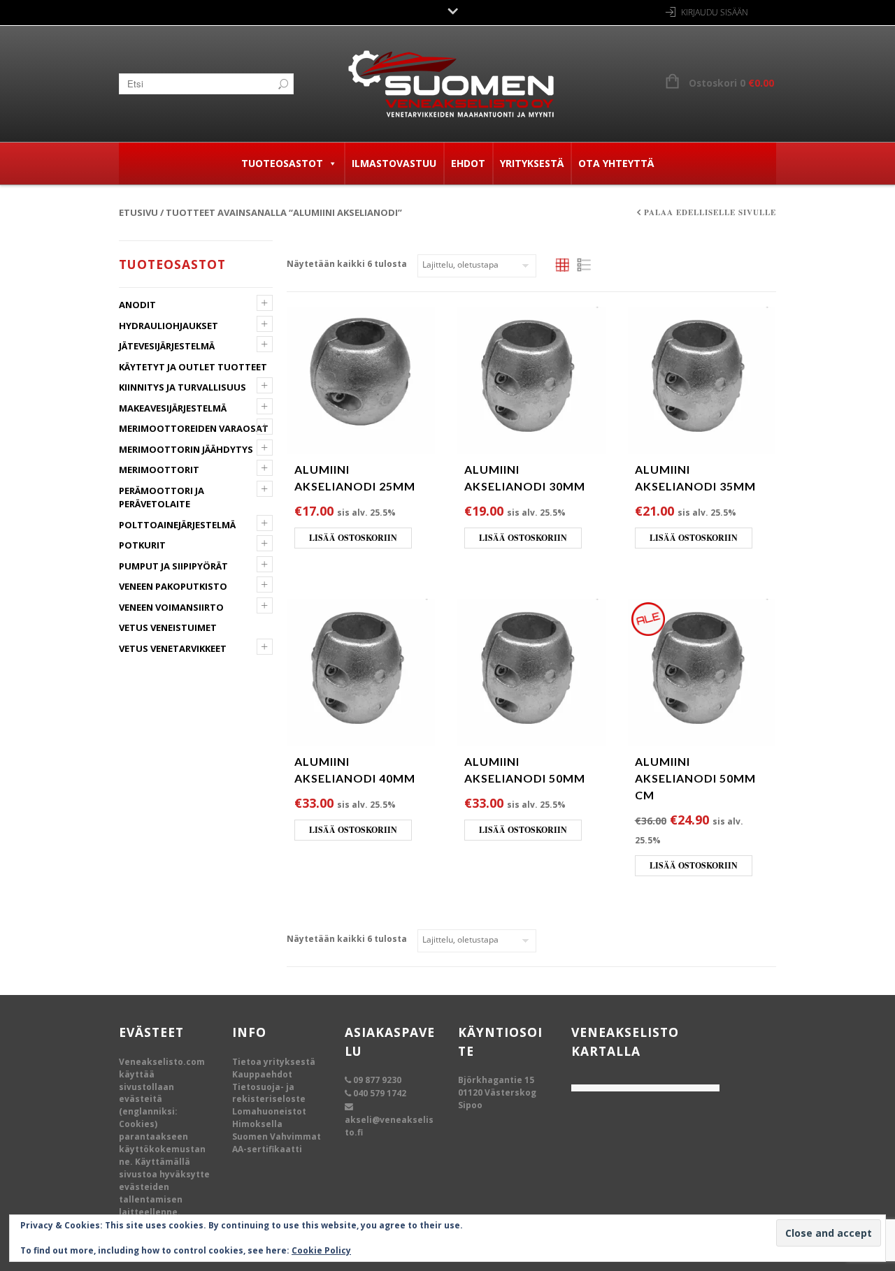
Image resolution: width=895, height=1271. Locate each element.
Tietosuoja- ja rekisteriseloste (269, 1093)
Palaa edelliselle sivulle (710, 212)
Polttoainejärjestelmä (177, 524)
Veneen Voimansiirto (171, 607)
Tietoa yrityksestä (273, 1062)
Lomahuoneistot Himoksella (269, 1117)
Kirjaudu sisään (714, 12)
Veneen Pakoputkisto (173, 586)
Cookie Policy (321, 1250)
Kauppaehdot (262, 1074)
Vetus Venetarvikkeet (173, 648)
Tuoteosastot (282, 163)
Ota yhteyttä (616, 163)
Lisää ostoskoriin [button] (353, 538)
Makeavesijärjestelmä (173, 408)
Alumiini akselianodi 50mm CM (695, 778)
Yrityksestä (532, 163)
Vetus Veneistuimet (168, 627)
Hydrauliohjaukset (168, 325)
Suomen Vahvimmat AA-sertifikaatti (276, 1143)
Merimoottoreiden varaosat (193, 428)
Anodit (137, 304)
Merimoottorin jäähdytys (186, 449)
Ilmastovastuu (394, 163)
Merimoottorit (159, 469)
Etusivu (138, 212)
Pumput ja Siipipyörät (173, 566)
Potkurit (142, 545)
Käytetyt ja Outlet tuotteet (193, 367)
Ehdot (468, 163)
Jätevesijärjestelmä (167, 346)
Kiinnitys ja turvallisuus (182, 387)
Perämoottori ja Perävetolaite (161, 497)
